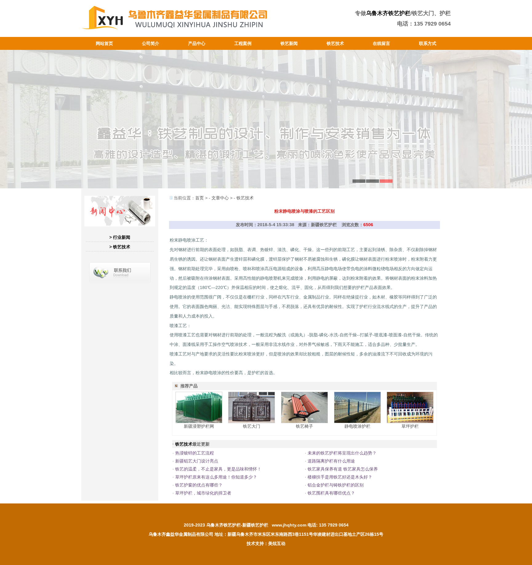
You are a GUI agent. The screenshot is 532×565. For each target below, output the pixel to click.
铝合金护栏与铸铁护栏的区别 (336, 485)
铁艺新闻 (289, 43)
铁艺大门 (251, 426)
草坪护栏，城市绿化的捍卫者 (203, 493)
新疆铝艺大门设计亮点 (196, 461)
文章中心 (220, 197)
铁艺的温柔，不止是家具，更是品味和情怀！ (218, 469)
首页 (199, 197)
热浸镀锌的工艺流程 (194, 453)
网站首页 (104, 43)
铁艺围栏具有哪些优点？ (331, 493)
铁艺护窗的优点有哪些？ (199, 485)
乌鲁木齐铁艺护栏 (388, 13)
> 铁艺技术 (119, 246)
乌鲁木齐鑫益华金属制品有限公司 (181, 534)
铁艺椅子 (304, 426)
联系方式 (427, 43)
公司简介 (150, 43)
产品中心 (196, 43)
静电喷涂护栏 (357, 426)
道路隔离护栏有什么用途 (331, 461)
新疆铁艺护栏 (255, 525)
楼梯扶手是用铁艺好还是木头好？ (340, 477)
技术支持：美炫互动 (266, 543)
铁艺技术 (335, 43)
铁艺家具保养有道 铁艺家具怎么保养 (343, 469)
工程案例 (243, 43)
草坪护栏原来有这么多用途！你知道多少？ (216, 477)
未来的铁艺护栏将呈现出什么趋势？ (342, 453)
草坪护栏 (410, 426)
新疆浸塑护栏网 (199, 426)
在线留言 (381, 43)
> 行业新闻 (119, 237)
